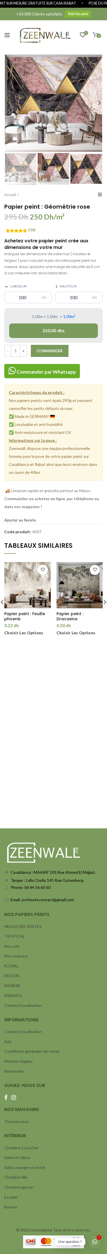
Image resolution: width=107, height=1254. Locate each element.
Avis (8, 1041)
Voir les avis (78, 14)
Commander (50, 351)
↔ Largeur (15, 285)
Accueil (10, 194)
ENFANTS (13, 995)
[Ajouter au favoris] (43, 570)
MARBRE (12, 985)
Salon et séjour (17, 1157)
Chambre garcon (19, 1187)
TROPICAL (14, 936)
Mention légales (18, 1061)
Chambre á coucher (21, 1147)
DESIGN (11, 975)
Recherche (14, 1071)
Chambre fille (16, 1177)
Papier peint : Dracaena (69, 616)
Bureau (10, 1206)
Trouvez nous (16, 1121)
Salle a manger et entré (24, 1167)
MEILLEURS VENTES (23, 926)
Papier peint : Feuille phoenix (24, 616)
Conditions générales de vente (31, 1051)
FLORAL (11, 965)
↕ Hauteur (66, 285)
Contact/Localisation (23, 1005)
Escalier (11, 1197)
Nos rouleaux (16, 955)
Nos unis (12, 946)
